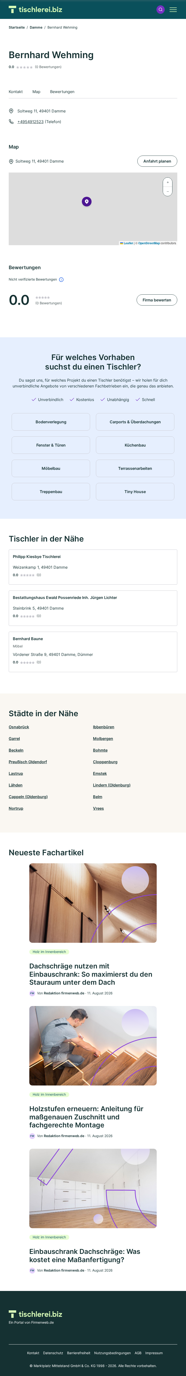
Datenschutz (53, 1353)
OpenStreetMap (149, 243)
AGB (138, 1353)
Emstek (100, 773)
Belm (97, 796)
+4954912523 (30, 121)
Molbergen (103, 738)
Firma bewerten (157, 300)
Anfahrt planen (157, 161)
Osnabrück (19, 726)
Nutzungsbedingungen (112, 1353)
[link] (93, 567)
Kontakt (33, 1353)
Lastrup (16, 773)
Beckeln (16, 750)
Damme (36, 27)
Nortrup (16, 808)
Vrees (98, 808)
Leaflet (128, 243)
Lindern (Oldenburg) (112, 785)
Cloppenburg (105, 761)
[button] (160, 9)
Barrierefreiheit (78, 1353)
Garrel (14, 738)
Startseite (17, 27)
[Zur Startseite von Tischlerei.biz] (35, 9)
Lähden (16, 785)
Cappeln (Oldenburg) (28, 796)
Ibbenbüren (103, 726)
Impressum (154, 1353)
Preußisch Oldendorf (28, 761)
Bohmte (100, 750)
